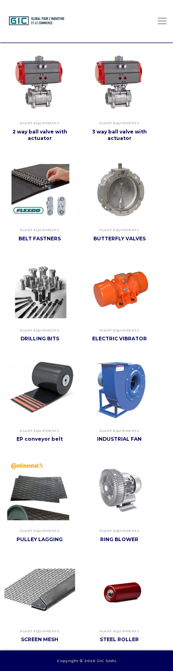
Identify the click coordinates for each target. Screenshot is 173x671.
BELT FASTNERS (40, 238)
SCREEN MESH (39, 639)
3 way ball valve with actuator (119, 135)
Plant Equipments (40, 123)
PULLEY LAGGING (39, 539)
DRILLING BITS (40, 339)
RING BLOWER (119, 539)
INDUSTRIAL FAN (119, 439)
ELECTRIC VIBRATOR (119, 339)
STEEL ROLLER (119, 639)
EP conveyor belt (39, 439)
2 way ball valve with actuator (39, 135)
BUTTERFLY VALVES (119, 238)
